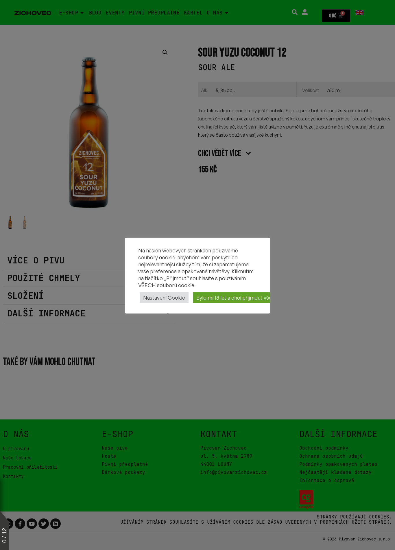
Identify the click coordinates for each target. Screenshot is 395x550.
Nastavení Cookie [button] (164, 297)
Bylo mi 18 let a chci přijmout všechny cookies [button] (249, 297)
